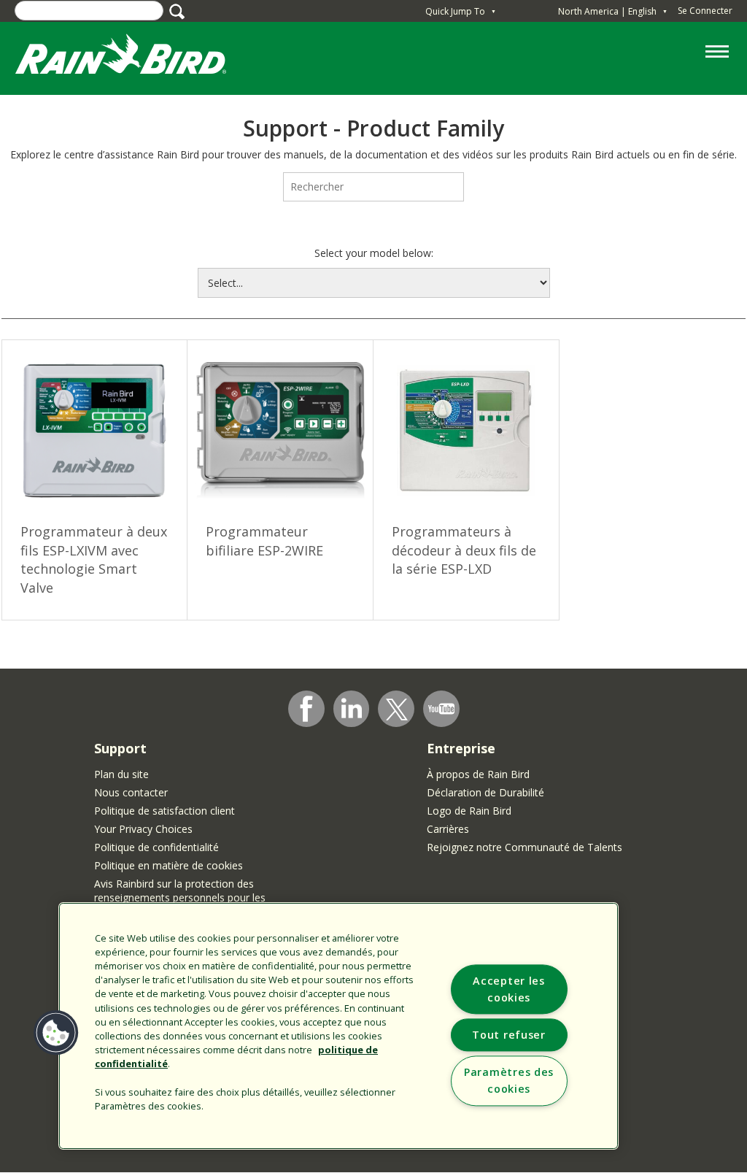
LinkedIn (351, 708)
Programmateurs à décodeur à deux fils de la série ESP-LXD (464, 550)
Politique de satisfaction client (164, 811)
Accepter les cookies (509, 989)
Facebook (306, 709)
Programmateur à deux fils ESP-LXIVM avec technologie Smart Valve (93, 559)
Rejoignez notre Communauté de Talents (524, 847)
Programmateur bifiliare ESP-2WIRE (264, 541)
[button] (56, 1032)
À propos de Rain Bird (478, 774)
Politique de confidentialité (156, 847)
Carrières (448, 829)
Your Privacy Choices (143, 829)
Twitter (397, 709)
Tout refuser (509, 1035)
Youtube (441, 709)
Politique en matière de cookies (168, 865)
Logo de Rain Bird (469, 811)
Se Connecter (705, 10)
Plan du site (121, 774)
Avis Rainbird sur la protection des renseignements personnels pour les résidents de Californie (180, 897)
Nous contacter (131, 792)
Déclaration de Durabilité (485, 792)
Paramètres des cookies (509, 1081)
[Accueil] (135, 57)
